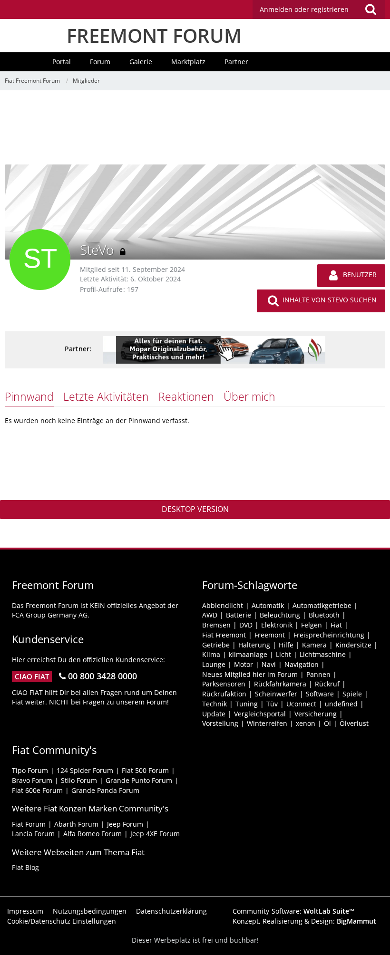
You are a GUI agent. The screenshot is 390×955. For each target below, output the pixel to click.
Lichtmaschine (323, 654)
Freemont (269, 634)
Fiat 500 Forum (145, 770)
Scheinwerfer (276, 693)
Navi (269, 664)
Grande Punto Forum (139, 780)
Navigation (301, 664)
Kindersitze (353, 644)
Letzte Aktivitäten (106, 396)
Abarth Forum (76, 824)
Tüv (272, 703)
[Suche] (370, 9)
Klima (211, 654)
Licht (283, 654)
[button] (319, 9)
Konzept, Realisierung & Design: (304, 921)
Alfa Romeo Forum (92, 833)
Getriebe (216, 644)
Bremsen (216, 624)
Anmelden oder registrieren (304, 9)
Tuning (246, 703)
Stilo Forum (79, 780)
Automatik (268, 605)
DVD (246, 624)
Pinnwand (29, 396)
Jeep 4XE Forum (155, 833)
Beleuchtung (280, 614)
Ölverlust (354, 723)
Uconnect (301, 703)
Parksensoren (223, 683)
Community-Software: (293, 911)
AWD (209, 614)
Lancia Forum (33, 833)
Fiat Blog (25, 867)
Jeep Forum (125, 824)
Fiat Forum (29, 824)
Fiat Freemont (224, 634)
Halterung (254, 644)
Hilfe (286, 644)
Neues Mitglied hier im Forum (250, 674)
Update (213, 713)
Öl (327, 723)
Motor (243, 664)
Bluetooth (324, 614)
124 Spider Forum (85, 770)
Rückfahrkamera (280, 683)
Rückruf (327, 683)
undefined (341, 703)
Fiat (336, 624)
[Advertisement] (195, 130)
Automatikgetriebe (321, 605)
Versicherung (315, 713)
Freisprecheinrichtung (328, 634)
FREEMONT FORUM (154, 35)
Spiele (352, 693)
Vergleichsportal (260, 713)
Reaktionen (186, 396)
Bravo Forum (32, 780)
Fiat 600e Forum (37, 790)
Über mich (249, 396)
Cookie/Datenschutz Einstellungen (61, 921)
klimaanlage (248, 654)
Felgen (311, 624)
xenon (305, 723)
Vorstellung (220, 723)
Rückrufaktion (224, 693)
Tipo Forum (30, 770)
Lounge (213, 664)
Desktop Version (195, 509)
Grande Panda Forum (105, 790)
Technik (214, 703)
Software (320, 693)
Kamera (314, 644)
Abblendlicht (222, 605)
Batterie (238, 614)
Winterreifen (267, 723)
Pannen (318, 674)
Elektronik (276, 624)
